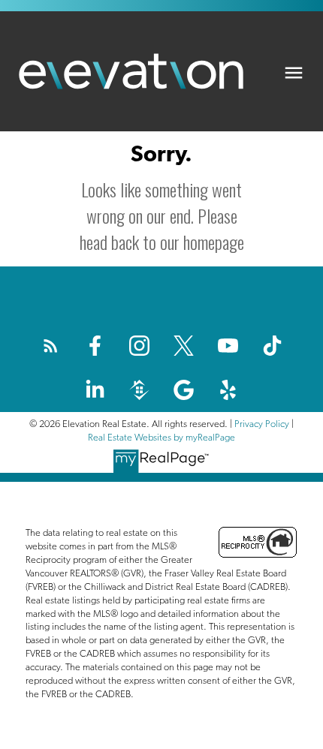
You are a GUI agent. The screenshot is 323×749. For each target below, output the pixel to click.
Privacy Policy (261, 423)
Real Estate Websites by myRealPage (161, 437)
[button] (51, 345)
